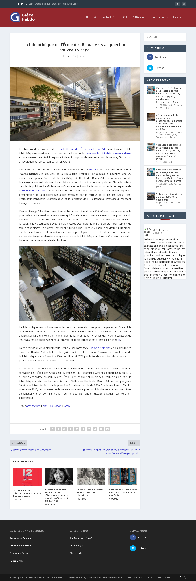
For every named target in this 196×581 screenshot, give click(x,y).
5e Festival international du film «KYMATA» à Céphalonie (169, 197)
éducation (55, 406)
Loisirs (177, 17)
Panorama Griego (19, 553)
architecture (33, 406)
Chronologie (76, 545)
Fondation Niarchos (33, 190)
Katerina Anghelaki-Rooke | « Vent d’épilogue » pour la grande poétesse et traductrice (56, 495)
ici (119, 339)
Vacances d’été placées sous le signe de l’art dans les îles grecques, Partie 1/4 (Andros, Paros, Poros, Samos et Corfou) (169, 175)
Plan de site (76, 553)
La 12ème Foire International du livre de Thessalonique (27, 493)
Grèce (67, 406)
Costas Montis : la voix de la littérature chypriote (90, 492)
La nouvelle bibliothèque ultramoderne (108, 153)
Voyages (167, 107)
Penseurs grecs (162, 137)
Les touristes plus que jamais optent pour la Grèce (53, 3)
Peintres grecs (170, 134)
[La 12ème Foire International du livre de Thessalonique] (27, 477)
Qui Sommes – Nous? (81, 537)
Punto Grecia (17, 560)
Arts (171, 105)
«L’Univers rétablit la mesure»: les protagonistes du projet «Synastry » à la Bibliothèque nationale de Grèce (169, 122)
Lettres (83, 56)
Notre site (92, 17)
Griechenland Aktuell (21, 545)
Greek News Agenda (20, 537)
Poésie (173, 137)
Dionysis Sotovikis (100, 348)
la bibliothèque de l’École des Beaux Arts (81, 149)
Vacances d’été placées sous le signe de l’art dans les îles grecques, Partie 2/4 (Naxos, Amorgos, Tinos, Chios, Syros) (168, 151)
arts (45, 406)
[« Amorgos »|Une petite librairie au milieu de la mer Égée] (122, 476)
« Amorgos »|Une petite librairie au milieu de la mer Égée (122, 492)
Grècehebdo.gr (161, 230)
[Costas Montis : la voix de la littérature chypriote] (91, 476)
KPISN (92, 169)
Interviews (159, 17)
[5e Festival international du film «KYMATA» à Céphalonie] (151, 196)
